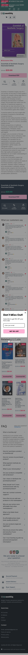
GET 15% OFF (14, 331)
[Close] (25, 312)
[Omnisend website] (14, 340)
